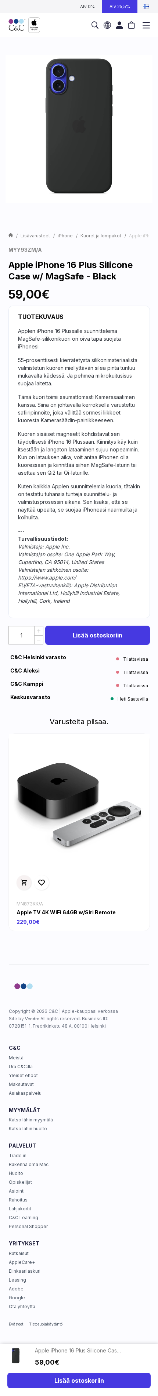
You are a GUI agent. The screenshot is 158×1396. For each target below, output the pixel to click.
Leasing (17, 1280)
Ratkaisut (19, 1253)
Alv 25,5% (119, 6)
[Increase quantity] (38, 630)
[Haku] (95, 25)
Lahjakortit (20, 1208)
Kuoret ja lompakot (100, 235)
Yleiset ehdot (23, 1075)
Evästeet (16, 1324)
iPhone (65, 235)
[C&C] (24, 25)
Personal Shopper (28, 1226)
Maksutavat (21, 1084)
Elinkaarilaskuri (24, 1271)
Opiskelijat (20, 1182)
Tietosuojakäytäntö (45, 1324)
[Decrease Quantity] (38, 639)
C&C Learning (23, 1217)
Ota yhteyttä (22, 1306)
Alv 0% (87, 6)
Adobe (16, 1289)
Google (17, 1297)
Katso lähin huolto (28, 1128)
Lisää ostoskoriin (97, 635)
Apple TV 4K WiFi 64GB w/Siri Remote (66, 912)
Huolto (16, 1173)
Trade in (17, 1155)
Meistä (16, 1057)
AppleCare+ (22, 1262)
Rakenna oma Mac (29, 1164)
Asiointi (17, 1191)
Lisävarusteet (35, 235)
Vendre (32, 1018)
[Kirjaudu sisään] (120, 25)
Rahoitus (18, 1200)
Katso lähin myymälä (31, 1119)
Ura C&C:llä (21, 1066)
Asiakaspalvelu (25, 1093)
